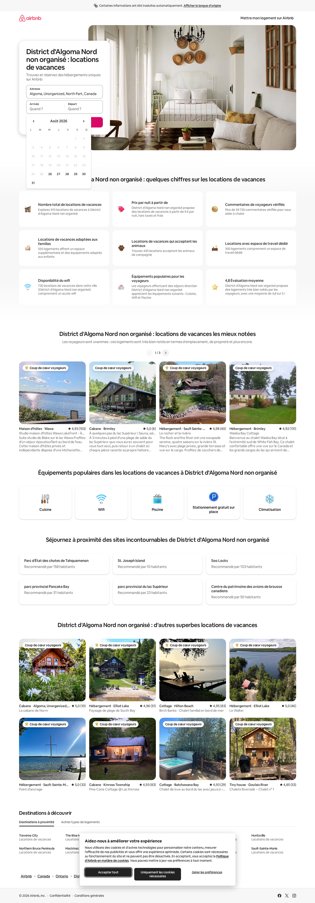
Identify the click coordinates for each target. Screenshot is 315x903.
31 (33, 183)
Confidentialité (60, 896)
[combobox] (64, 93)
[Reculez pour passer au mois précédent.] (33, 121)
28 (67, 174)
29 (75, 174)
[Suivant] (165, 352)
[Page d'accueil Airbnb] (30, 18)
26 (50, 174)
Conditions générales (89, 896)
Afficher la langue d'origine (202, 6)
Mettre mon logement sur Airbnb (267, 18)
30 (84, 174)
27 (58, 174)
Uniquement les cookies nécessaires (157, 874)
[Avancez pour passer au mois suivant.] (83, 121)
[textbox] (45, 108)
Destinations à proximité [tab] (36, 822)
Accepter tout (108, 872)
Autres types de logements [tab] (80, 822)
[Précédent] (149, 352)
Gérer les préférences (207, 872)
